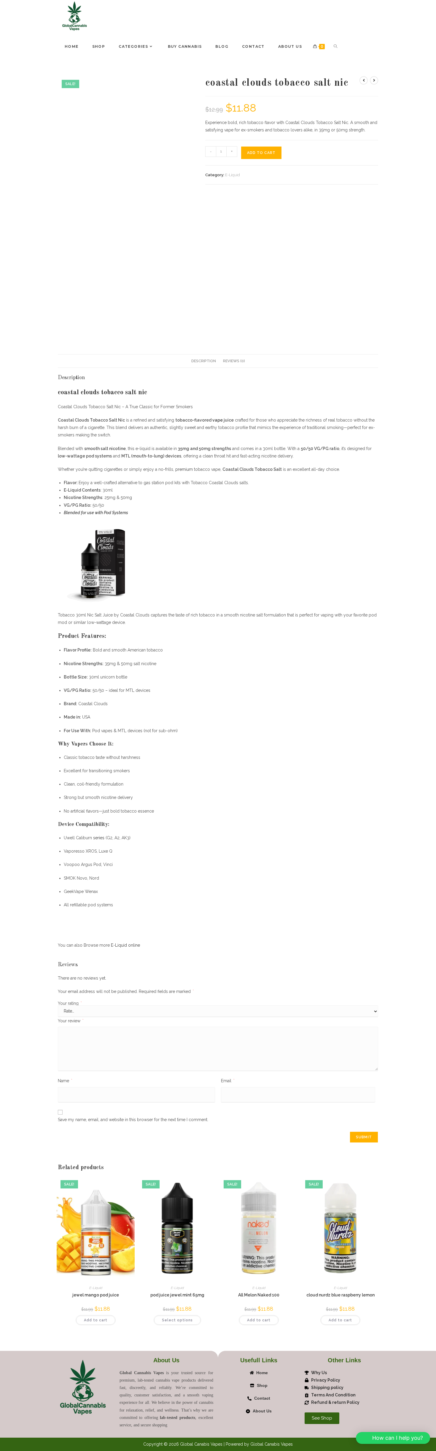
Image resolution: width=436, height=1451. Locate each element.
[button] (185, 84)
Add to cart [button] (95, 1032)
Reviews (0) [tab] (234, 266)
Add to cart (261, 153)
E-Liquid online (125, 850)
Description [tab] (203, 266)
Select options (177, 1032)
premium (184, 374)
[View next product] (374, 80)
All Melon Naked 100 (258, 1006)
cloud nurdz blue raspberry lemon (340, 1006)
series (98, 743)
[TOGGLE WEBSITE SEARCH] (335, 46)
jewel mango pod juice (95, 1006)
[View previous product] (363, 80)
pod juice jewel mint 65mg (177, 1006)
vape (217, 325)
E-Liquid (232, 175)
